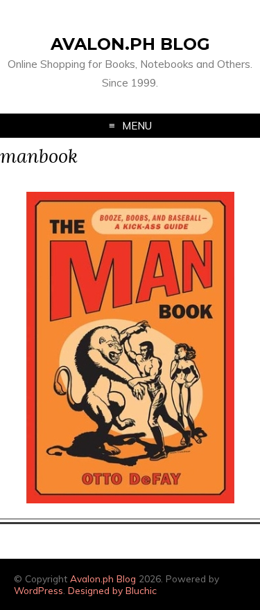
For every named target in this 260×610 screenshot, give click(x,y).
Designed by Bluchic (112, 590)
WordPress (38, 590)
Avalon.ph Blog (130, 44)
